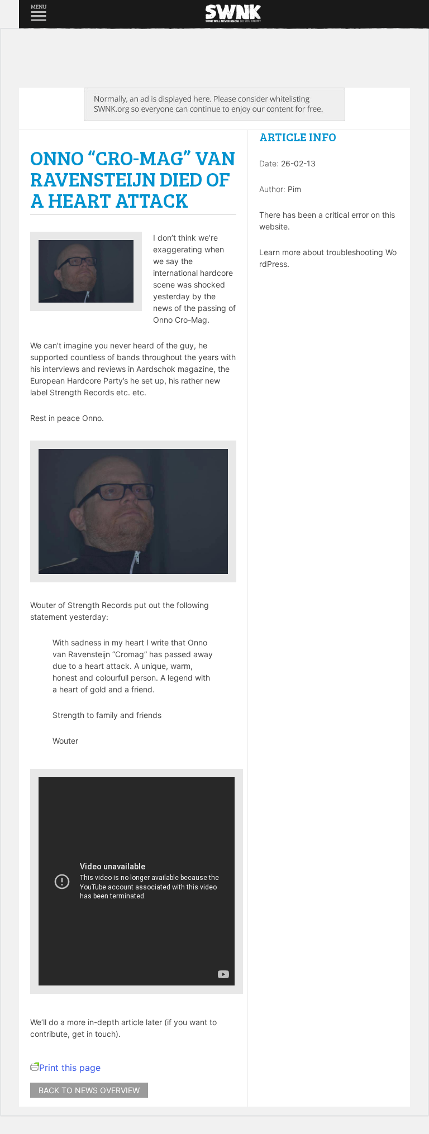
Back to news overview (89, 1090)
